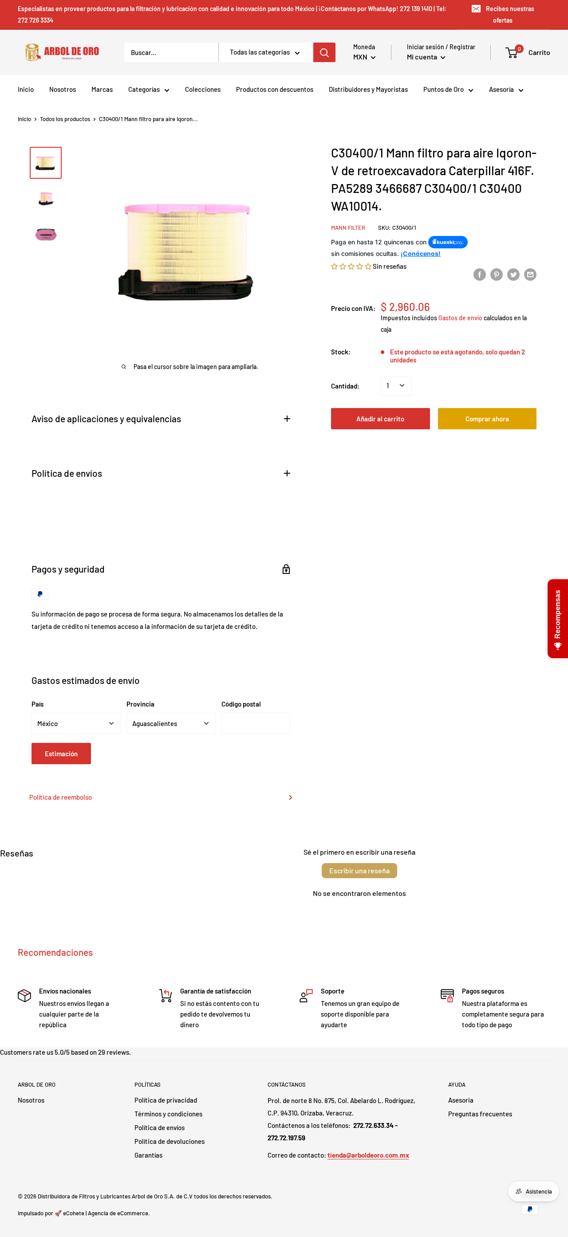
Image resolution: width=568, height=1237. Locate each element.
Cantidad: (345, 385)
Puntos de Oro (443, 89)
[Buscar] (324, 52)
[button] (351, 266)
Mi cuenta (422, 56)
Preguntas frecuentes (480, 1114)
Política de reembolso (60, 797)
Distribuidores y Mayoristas (368, 89)
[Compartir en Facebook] (479, 273)
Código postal (241, 704)
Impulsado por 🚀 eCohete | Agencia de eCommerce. (84, 1213)
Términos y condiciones (168, 1114)
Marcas (102, 89)
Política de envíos (159, 1127)
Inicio (26, 89)
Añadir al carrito (380, 418)
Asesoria (460, 1100)
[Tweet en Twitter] (513, 273)
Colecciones (203, 89)
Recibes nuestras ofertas (510, 14)
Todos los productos (65, 118)
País (37, 704)
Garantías (148, 1155)
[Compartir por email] (530, 273)
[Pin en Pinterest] (496, 273)
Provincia (140, 704)
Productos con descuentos (274, 89)
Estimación (61, 754)
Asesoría (501, 89)
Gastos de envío (460, 318)
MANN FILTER (348, 227)
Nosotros (62, 89)
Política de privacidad (165, 1100)
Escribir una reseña (359, 870)
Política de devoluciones (169, 1141)
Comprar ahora (487, 418)
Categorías (144, 89)
